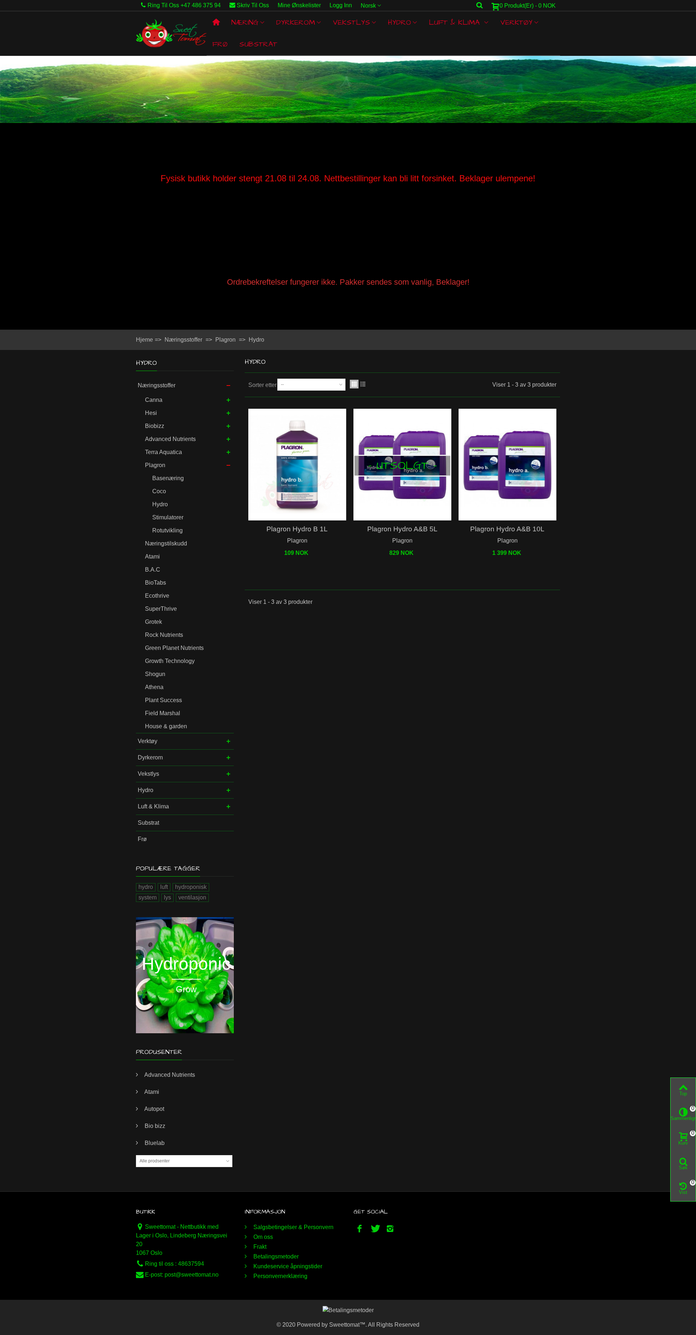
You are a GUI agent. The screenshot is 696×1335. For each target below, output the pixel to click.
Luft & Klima (455, 22)
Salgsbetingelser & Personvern (293, 1227)
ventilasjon (192, 897)
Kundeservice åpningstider (287, 1266)
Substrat (258, 44)
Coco (159, 491)
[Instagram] (390, 1229)
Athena (154, 687)
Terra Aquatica (163, 452)
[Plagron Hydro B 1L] (297, 465)
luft (164, 887)
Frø (220, 44)
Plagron (155, 465)
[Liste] (363, 384)
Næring (244, 22)
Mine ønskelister (299, 5)
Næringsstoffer (156, 385)
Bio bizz (154, 1126)
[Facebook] (359, 1229)
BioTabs (155, 583)
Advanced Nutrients (170, 439)
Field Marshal (162, 713)
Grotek (153, 622)
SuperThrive (161, 609)
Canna (153, 400)
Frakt (259, 1247)
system (147, 897)
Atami (152, 556)
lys (167, 897)
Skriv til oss (253, 5)
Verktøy (516, 22)
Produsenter (159, 1051)
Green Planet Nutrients (174, 648)
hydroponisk (191, 887)
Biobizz (154, 426)
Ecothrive (157, 596)
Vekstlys (351, 22)
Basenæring (168, 478)
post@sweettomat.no (192, 1275)
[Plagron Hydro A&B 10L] (507, 465)
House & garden (166, 726)
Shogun (155, 674)
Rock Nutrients (164, 635)
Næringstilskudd (166, 543)
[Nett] (354, 384)
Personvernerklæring (279, 1276)
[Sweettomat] (171, 33)
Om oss (262, 1237)
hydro (145, 887)
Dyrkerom (295, 22)
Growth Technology (170, 661)
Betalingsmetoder (275, 1256)
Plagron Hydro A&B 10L (507, 529)
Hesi (151, 413)
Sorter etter (262, 385)
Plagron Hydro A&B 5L (402, 529)
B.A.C (152, 569)
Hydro (399, 22)
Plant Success (163, 700)
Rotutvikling (167, 530)
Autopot (153, 1109)
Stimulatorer (167, 517)
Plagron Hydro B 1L (297, 529)
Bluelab (154, 1143)
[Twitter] (375, 1229)
